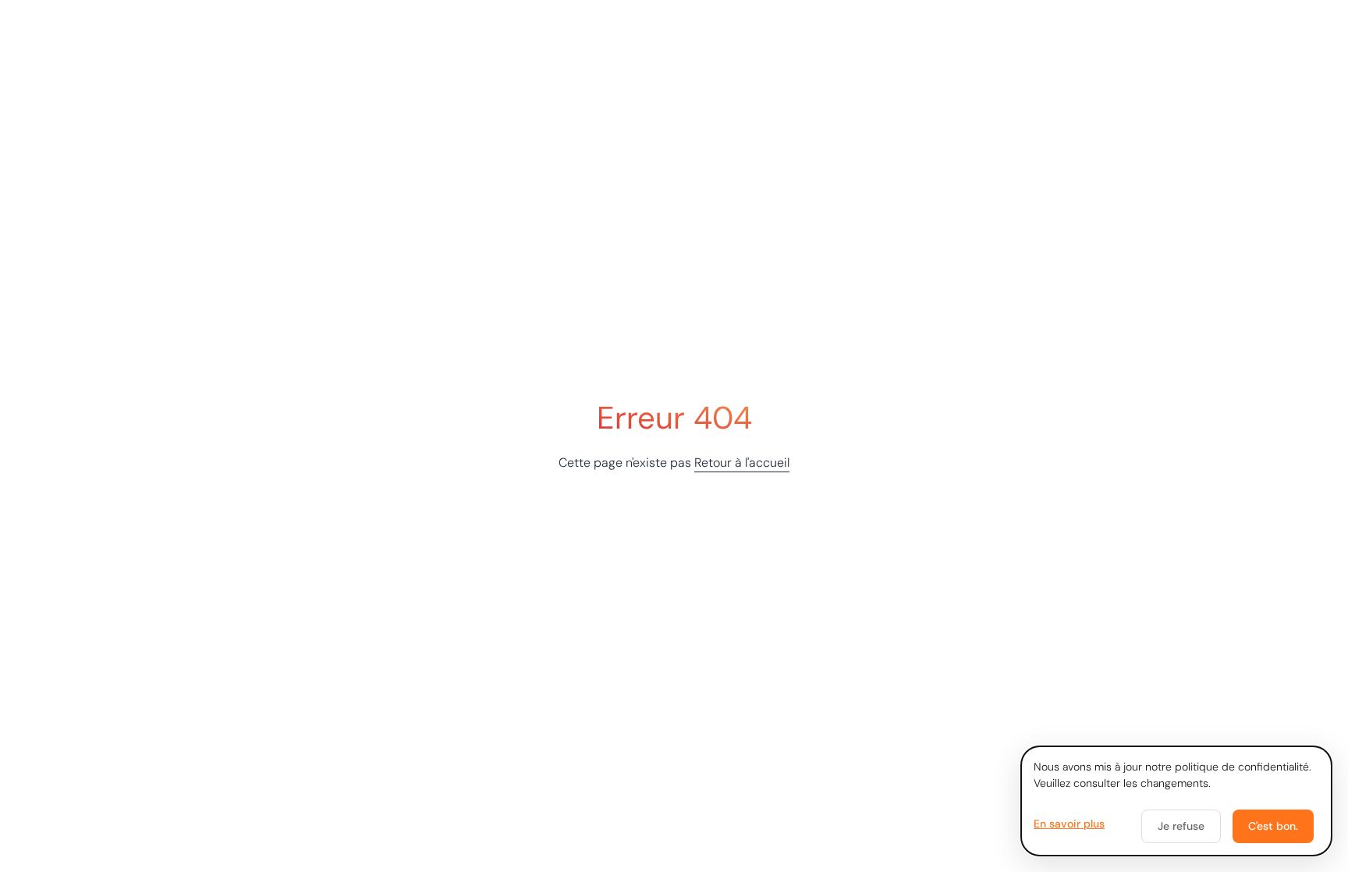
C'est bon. (1273, 826)
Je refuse (1181, 826)
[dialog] (1176, 801)
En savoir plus (1069, 824)
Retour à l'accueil (741, 462)
